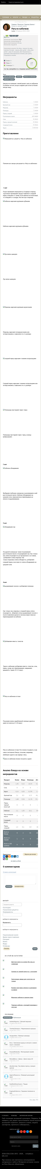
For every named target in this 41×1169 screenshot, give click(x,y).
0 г (11, 60)
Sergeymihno (13, 1036)
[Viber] (4, 859)
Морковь (5, 108)
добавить (9, 886)
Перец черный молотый (10, 122)
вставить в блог (16, 861)
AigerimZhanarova (15, 1075)
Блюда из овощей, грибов (19, 26)
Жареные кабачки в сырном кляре (22, 997)
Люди (24, 17)
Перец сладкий (7, 113)
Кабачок (5, 102)
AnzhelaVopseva (14, 1021)
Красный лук (6, 105)
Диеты (20, 1059)
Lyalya (13, 31)
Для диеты (28, 53)
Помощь (14, 1115)
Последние (9, 1014)
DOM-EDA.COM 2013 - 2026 (12, 1154)
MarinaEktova (13, 1059)
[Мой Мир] (12, 856)
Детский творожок (25, 1021)
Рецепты (35, 17)
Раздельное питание (10, 55)
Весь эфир (32, 1100)
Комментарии (8, 1017)
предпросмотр (19, 886)
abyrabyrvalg (13, 1066)
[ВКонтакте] (4, 856)
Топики (5, 17)
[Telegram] (17, 856)
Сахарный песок (7, 125)
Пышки (25, 1084)
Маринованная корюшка (28, 1028)
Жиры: (5, 944)
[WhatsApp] (7, 859)
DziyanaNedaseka (15, 1052)
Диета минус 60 (28, 1059)
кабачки (19, 76)
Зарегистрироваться (16, 2)
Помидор (5, 110)
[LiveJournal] (15, 856)
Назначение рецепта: (11, 910)
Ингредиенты (20, 22)
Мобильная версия (26, 1115)
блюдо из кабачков (29, 76)
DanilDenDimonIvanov (16, 1084)
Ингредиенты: (8, 912)
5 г (13, 65)
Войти (3, 2)
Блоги (15, 17)
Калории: (6, 939)
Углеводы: (6, 946)
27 (31, 63)
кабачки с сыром (9, 79)
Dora (11, 1043)
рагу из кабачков (9, 76)
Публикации (17, 1017)
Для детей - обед (25, 50)
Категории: (7, 907)
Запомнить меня (16, 1146)
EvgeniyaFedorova (15, 1091)
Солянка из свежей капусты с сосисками (24, 971)
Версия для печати (30, 854)
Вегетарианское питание (17, 53)
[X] (7, 856)
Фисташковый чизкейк (27, 1052)
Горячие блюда (29, 24)
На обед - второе (22, 48)
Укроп (4, 128)
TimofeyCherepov (15, 1028)
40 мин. (19, 43)
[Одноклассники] (9, 856)
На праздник (15, 52)
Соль (4, 119)
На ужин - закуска (14, 50)
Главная (14, 24)
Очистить (6, 948)
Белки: (5, 941)
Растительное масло (9, 116)
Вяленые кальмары (24, 1036)
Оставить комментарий (9, 872)
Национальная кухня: (10, 935)
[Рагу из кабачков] (20, 37)
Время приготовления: (11, 937)
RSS (37, 1100)
